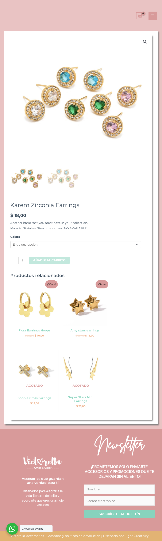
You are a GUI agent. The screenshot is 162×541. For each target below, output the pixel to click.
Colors (15, 236)
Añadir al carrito (49, 260)
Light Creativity (136, 536)
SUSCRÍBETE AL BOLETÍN (119, 514)
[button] (145, 42)
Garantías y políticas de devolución (73, 536)
